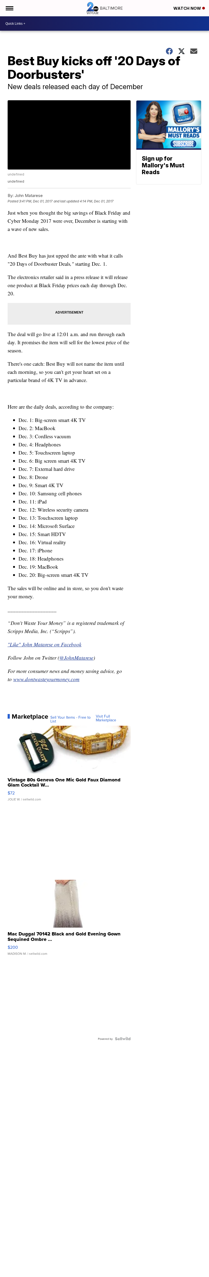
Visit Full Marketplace (106, 718)
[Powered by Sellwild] (123, 1039)
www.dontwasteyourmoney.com (46, 679)
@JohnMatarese (76, 657)
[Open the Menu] (9, 8)
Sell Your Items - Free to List (70, 719)
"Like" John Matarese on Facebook (44, 644)
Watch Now (187, 8)
